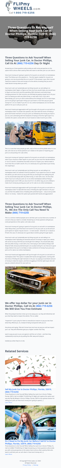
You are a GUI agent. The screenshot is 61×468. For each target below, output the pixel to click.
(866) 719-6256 (25, 63)
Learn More (8, 402)
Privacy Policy (27, 465)
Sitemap (35, 465)
